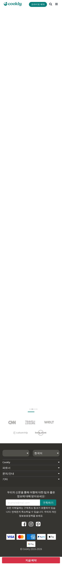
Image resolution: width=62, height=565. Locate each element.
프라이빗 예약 (38, 4)
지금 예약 (31, 560)
